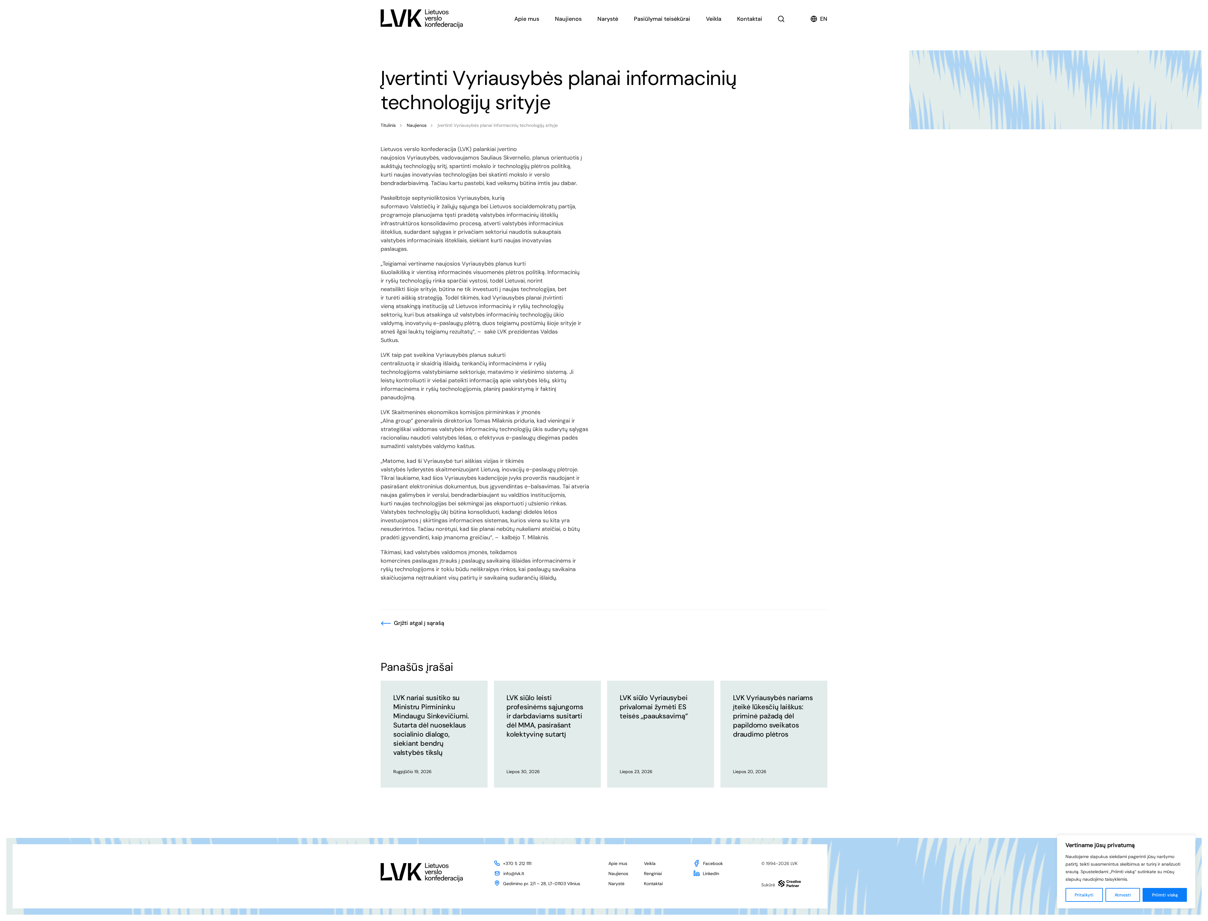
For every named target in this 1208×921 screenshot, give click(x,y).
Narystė (607, 19)
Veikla (713, 19)
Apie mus (526, 19)
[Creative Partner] (789, 883)
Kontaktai (749, 19)
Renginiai (653, 873)
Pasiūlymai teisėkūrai (662, 19)
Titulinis (388, 125)
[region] (1126, 871)
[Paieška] (781, 19)
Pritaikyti (1084, 895)
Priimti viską (1165, 895)
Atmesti (1123, 895)
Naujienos (568, 19)
